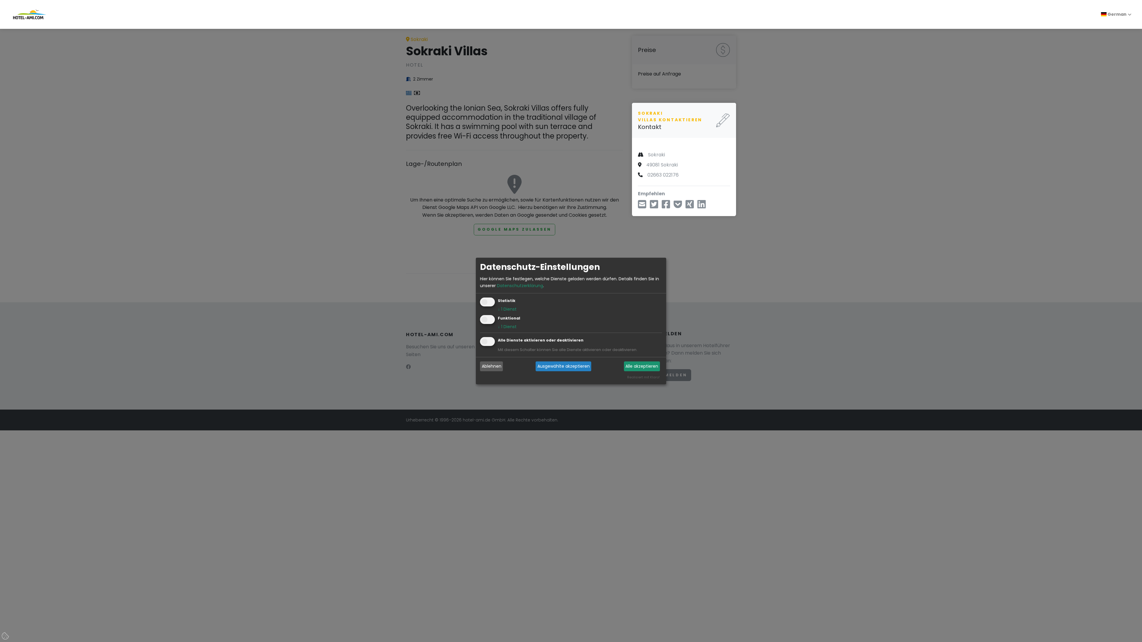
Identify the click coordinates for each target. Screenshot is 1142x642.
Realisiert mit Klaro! (643, 377)
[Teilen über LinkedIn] (701, 206)
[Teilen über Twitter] (654, 206)
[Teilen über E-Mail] (642, 206)
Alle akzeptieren (641, 366)
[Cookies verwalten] (6, 636)
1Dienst (507, 309)
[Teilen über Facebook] (666, 206)
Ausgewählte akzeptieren (563, 366)
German (1117, 14)
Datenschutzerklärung (520, 286)
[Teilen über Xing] (689, 206)
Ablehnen (491, 366)
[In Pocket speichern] (678, 206)
